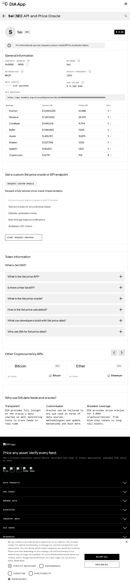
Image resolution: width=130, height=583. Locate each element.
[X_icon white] (5, 469)
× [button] (126, 542)
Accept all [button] (102, 556)
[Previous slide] (114, 352)
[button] (44, 579)
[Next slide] (122, 352)
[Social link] (12, 469)
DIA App (17, 4)
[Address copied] (27, 64)
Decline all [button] (101, 564)
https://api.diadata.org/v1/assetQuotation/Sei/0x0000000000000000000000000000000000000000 (56, 97)
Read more (19, 560)
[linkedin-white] (25, 469)
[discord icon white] (32, 469)
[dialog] (65, 561)
